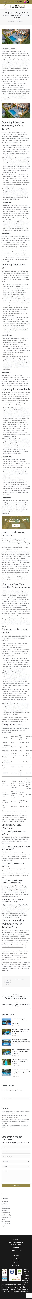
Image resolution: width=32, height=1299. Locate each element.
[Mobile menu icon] (28, 6)
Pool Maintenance (6, 1217)
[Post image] (6, 1021)
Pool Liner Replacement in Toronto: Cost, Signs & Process (21, 1040)
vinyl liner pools (24, 220)
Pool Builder (5, 1203)
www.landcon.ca (16, 1265)
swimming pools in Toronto (21, 182)
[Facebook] (15, 1258)
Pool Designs (5, 1210)
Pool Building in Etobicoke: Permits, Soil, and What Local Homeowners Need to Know (15, 1116)
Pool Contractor (6, 1208)
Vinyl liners (23, 338)
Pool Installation (6, 1212)
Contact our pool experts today (12, 962)
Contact (16, 525)
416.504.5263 (18, 2)
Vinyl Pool (4, 1226)
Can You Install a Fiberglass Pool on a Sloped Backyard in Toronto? (20, 1061)
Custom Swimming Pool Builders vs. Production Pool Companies (20, 1021)
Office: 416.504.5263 (16, 1250)
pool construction (6, 1206)
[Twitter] (16, 1258)
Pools (3, 1219)
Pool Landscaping (6, 1215)
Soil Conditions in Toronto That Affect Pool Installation (15, 1119)
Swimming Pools (6, 1223)
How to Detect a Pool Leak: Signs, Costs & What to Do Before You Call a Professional (16, 1112)
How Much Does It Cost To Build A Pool (26, 1278)
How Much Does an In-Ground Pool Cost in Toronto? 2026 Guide (20, 1031)
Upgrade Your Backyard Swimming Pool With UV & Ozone (15, 1126)
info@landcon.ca (8, 2)
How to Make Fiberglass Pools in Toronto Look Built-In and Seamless (21, 1051)
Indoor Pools (5, 1201)
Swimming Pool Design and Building (18, 1289)
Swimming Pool (6, 1221)
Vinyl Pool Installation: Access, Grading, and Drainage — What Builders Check (21, 1072)
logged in (11, 1090)
